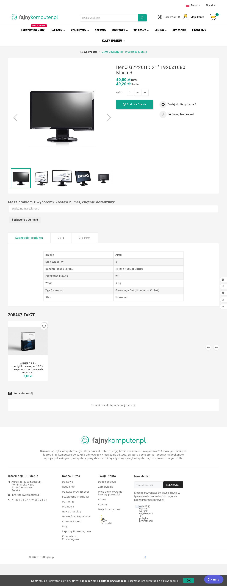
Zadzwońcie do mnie (25, 219)
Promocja (68, 506)
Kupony (103, 504)
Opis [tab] (61, 237)
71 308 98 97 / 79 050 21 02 (29, 499)
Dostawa (67, 481)
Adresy (102, 499)
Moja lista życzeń (109, 509)
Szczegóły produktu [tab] (29, 237)
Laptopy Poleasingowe (76, 531)
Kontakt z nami (71, 521)
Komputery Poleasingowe (71, 538)
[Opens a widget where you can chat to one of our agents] (213, 579)
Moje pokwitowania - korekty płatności (111, 493)
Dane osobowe (107, 481)
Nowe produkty (71, 511)
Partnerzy (68, 501)
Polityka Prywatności (75, 491)
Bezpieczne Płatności (75, 496)
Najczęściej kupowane (76, 516)
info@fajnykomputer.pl (26, 494)
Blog (65, 526)
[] (142, 17)
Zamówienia (105, 486)
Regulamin (68, 486)
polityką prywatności (112, 580)
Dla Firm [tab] (85, 237)
